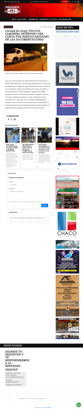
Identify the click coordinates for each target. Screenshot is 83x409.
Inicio (14, 19)
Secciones (22, 19)
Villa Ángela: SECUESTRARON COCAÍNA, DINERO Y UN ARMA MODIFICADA (12, 148)
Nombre (11, 182)
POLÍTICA (53, 19)
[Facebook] (72, 1)
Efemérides (33, 19)
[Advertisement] (67, 47)
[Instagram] (75, 1)
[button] (60, 1)
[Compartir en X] (11, 119)
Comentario (11, 188)
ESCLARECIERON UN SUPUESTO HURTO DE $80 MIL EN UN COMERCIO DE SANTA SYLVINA (27, 148)
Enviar (45, 205)
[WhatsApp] (69, 1)
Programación (65, 19)
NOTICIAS (41, 23)
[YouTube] (78, 1)
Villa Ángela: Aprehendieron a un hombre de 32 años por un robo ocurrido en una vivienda (44, 148)
